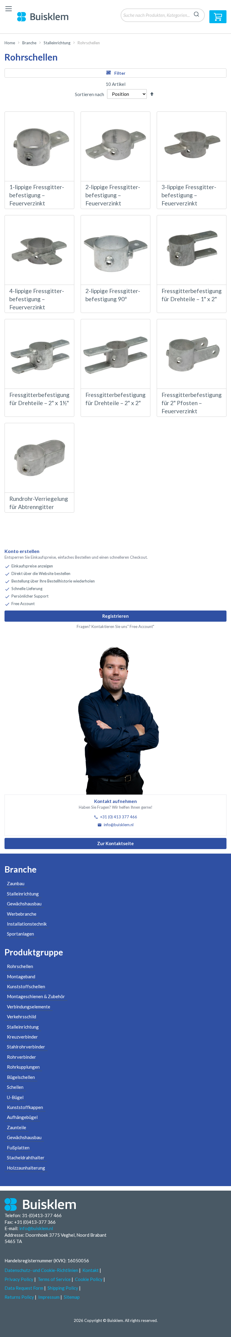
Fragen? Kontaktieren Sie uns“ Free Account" (115, 626)
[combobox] (163, 15)
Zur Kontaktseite (115, 843)
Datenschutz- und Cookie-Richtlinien (41, 1270)
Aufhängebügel (22, 1117)
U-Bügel (15, 1097)
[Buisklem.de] (47, 16)
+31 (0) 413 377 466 (118, 816)
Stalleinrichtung (57, 42)
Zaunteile (16, 1127)
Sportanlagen (20, 933)
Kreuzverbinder (22, 1036)
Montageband (21, 976)
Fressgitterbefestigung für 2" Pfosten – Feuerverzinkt (192, 402)
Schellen (15, 1087)
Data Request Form (24, 1288)
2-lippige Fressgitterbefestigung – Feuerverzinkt (112, 195)
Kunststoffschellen (26, 986)
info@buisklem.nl (118, 824)
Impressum (49, 1297)
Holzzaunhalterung (26, 1167)
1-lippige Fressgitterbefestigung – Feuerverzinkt (36, 195)
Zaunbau (15, 883)
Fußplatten (18, 1147)
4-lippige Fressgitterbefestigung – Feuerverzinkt (36, 299)
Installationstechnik (27, 923)
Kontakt (90, 1270)
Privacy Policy (19, 1279)
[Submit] (196, 13)
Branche (29, 42)
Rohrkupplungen (23, 1067)
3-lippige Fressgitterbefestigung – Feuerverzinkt (189, 195)
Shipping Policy (63, 1288)
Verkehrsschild (21, 1016)
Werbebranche (21, 914)
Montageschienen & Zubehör (36, 996)
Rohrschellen (20, 966)
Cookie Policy (89, 1279)
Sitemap (72, 1297)
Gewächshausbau (24, 903)
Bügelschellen (21, 1077)
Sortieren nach (89, 94)
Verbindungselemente (28, 1006)
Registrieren (115, 616)
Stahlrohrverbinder (26, 1046)
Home (10, 42)
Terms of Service (54, 1279)
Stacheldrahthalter (26, 1157)
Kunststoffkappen (25, 1107)
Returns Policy (19, 1297)
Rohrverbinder (21, 1057)
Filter (119, 73)
